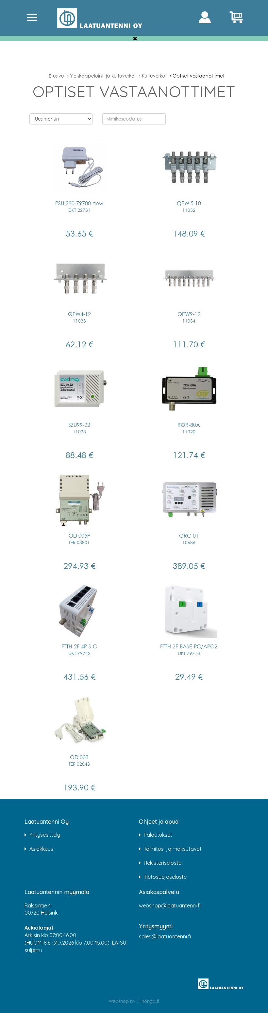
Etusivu (56, 76)
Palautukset (158, 835)
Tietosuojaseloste (165, 877)
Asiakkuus (41, 849)
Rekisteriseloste (162, 863)
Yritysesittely (44, 835)
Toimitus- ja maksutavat (173, 849)
